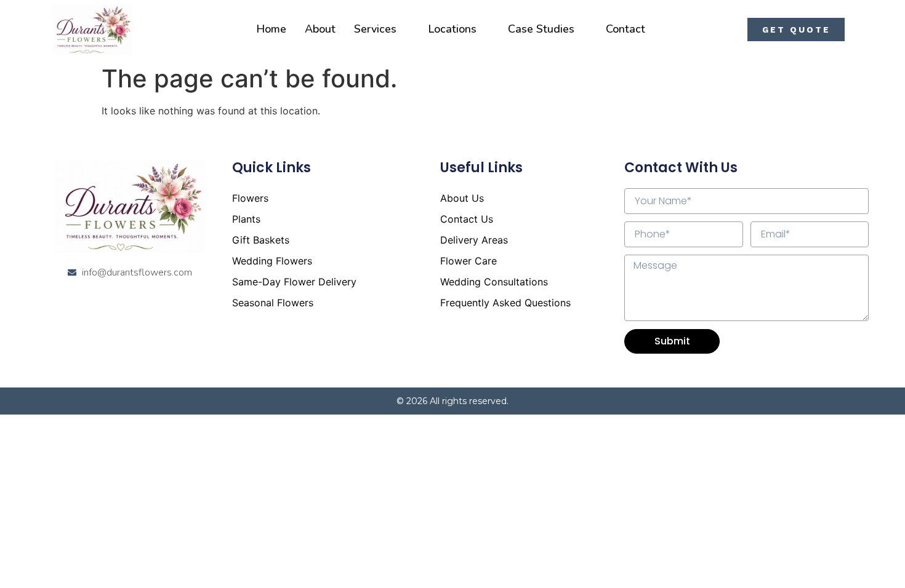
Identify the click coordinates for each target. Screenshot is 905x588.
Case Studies (541, 29)
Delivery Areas (474, 240)
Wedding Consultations (494, 282)
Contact (625, 29)
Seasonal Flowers (272, 302)
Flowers (250, 198)
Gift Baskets (260, 240)
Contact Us (466, 219)
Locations (452, 29)
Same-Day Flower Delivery (294, 282)
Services (375, 29)
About (320, 29)
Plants (246, 219)
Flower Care (468, 261)
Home (271, 29)
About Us (462, 198)
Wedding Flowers (272, 261)
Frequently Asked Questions (505, 302)
